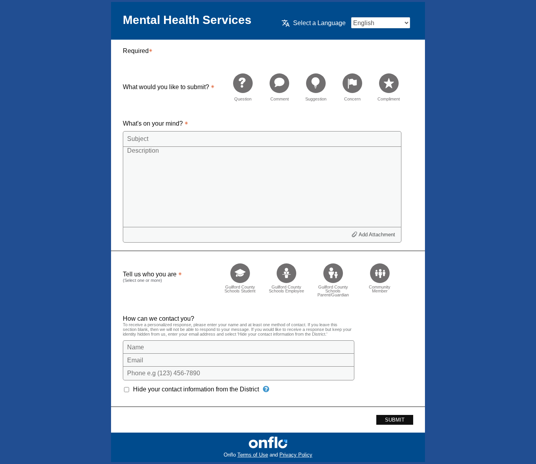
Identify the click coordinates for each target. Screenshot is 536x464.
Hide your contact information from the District (196, 389)
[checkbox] (240, 277)
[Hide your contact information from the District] (266, 389)
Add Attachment (377, 234)
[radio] (243, 86)
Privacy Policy (295, 455)
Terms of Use (252, 455)
